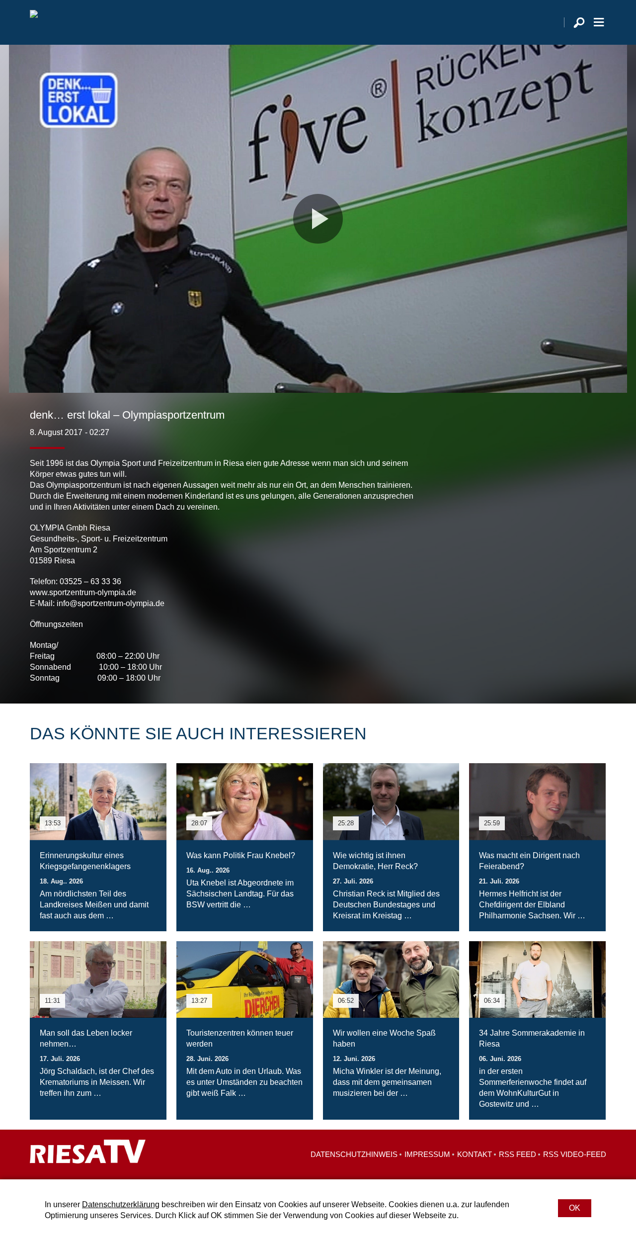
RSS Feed (517, 1154)
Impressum (427, 1154)
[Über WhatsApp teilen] (576, 664)
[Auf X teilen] (554, 664)
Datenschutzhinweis (354, 1154)
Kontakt (474, 1154)
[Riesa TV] (34, 22)
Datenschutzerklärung (120, 1204)
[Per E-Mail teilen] (596, 664)
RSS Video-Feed (574, 1154)
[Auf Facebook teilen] (535, 664)
